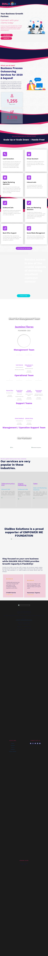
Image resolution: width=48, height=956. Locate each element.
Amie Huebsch (19, 418)
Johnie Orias (29, 418)
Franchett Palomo (19, 391)
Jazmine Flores (24, 326)
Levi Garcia (19, 365)
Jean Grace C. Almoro (29, 365)
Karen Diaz (9, 390)
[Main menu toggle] (45, 4)
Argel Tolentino (29, 391)
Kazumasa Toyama (38, 391)
